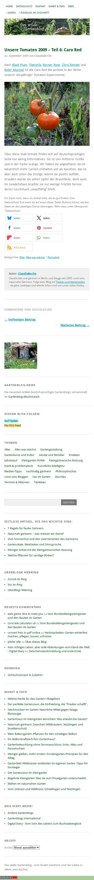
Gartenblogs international (24, 818)
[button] (19, 218)
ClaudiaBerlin (27, 273)
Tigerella (35, 65)
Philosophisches (66, 471)
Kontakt (40, 6)
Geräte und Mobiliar (51, 455)
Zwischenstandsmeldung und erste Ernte (55, 651)
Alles (21, 257)
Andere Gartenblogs (20, 813)
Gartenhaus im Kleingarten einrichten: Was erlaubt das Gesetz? (48, 719)
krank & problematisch (18, 466)
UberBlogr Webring (20, 590)
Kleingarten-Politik (33, 460)
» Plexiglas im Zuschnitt (34, 12)
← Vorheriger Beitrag (20, 319)
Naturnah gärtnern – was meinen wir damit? (36, 533)
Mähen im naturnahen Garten (27, 783)
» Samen (11, 12)
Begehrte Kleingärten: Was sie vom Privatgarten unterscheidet (47, 778)
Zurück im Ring (17, 579)
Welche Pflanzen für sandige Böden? (31, 555)
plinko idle (14, 641)
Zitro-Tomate (71, 65)
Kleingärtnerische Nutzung (66, 460)
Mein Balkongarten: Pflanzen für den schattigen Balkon (42, 734)
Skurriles (60, 476)
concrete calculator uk (22, 623)
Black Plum (19, 65)
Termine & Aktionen (17, 482)
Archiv (8, 847)
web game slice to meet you (25, 613)
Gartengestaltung (51, 449)
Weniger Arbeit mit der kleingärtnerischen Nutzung (40, 550)
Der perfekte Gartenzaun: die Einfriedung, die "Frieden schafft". (48, 704)
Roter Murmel (14, 70)
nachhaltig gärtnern (38, 471)
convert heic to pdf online (24, 632)
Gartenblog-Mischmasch (24, 396)
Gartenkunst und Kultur (19, 455)
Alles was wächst (35, 257)
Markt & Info (57, 6)
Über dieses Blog (36, 641)
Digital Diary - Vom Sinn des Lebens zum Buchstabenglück (44, 823)
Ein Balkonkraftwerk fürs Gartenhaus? (32, 739)
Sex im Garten (41, 476)
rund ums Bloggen (16, 476)
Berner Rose (51, 65)
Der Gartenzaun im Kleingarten (27, 772)
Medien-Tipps (13, 471)
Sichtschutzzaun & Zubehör (25, 675)
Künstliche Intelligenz (51, 466)
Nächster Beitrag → (75, 325)
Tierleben (40, 482)
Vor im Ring (15, 584)
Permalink (53, 257)
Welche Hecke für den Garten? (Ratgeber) (34, 698)
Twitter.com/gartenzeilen (70, 282)
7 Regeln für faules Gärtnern (26, 528)
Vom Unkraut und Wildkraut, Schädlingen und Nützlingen (44, 789)
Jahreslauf (10, 460)
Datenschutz (24, 6)
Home (9, 6)
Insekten (74, 455)
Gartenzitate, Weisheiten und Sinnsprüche (34, 544)
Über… (72, 6)
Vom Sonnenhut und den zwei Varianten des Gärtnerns (43, 539)
